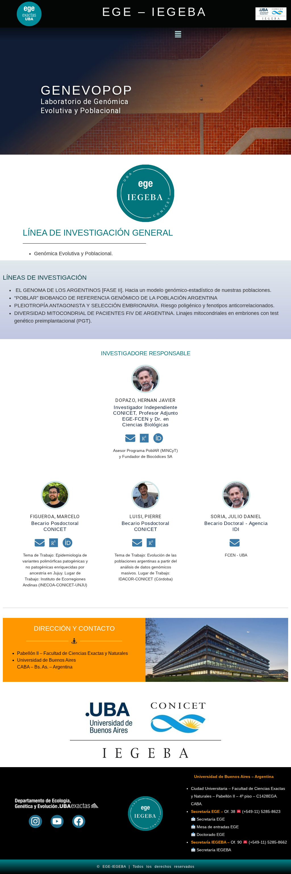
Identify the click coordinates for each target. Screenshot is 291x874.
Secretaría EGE (211, 819)
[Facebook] (78, 821)
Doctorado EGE (211, 834)
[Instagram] (35, 821)
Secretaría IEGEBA (213, 850)
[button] (178, 34)
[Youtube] (57, 821)
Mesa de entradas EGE (218, 827)
